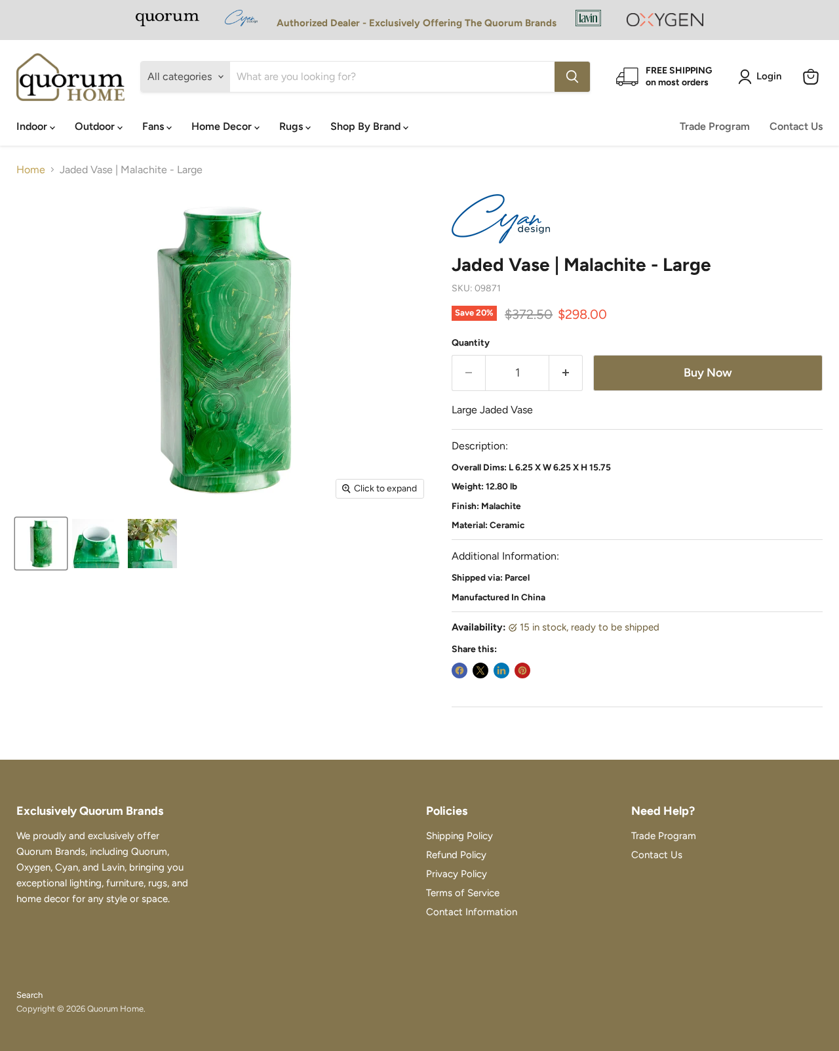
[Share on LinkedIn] (501, 670)
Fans (154, 126)
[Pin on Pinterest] (522, 670)
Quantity (471, 343)
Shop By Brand (366, 126)
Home (30, 170)
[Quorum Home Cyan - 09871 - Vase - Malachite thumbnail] (41, 543)
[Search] (572, 77)
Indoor (33, 126)
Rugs (292, 126)
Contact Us (796, 126)
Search (29, 995)
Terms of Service (462, 893)
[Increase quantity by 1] (566, 373)
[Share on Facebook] (459, 670)
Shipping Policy (459, 836)
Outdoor (96, 126)
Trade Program (715, 126)
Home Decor (222, 126)
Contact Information (471, 912)
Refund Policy (456, 855)
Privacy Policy (456, 874)
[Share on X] (480, 670)
